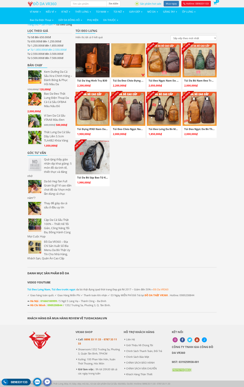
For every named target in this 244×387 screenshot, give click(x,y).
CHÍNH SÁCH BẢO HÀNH (140, 362)
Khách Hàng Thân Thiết (139, 374)
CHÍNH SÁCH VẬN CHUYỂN (141, 368)
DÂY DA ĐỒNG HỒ (69, 20)
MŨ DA (151, 11)
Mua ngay (171, 3)
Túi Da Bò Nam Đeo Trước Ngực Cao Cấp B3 (211, 80)
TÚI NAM (101, 11)
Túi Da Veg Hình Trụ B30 (92, 80)
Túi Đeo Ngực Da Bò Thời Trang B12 (206, 129)
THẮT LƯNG (82, 11)
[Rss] (175, 339)
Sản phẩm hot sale (150, 3)
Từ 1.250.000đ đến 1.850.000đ (45, 45)
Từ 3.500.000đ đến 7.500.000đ (45, 58)
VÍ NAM (34, 11)
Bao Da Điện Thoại (41, 20)
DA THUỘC (110, 20)
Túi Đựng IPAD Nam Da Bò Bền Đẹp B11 (101, 129)
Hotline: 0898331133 (197, 3)
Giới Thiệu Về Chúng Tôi (139, 345)
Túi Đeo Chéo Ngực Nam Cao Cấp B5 (135, 129)
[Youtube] (197, 339)
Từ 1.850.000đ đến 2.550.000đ (48, 49)
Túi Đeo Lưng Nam (38, 289)
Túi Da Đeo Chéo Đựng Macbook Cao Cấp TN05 (141, 80)
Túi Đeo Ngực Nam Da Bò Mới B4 (169, 80)
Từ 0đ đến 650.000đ (39, 37)
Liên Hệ (130, 339)
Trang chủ (33, 24)
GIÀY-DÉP (135, 11)
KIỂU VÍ (50, 11)
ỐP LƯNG (188, 11)
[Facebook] (182, 339)
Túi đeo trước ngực (64, 289)
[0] (215, 2)
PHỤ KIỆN (92, 20)
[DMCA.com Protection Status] (182, 372)
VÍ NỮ (65, 11)
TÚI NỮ (118, 11)
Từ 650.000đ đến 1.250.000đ (44, 41)
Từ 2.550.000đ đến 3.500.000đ (45, 53)
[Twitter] (189, 339)
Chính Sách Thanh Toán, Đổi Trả (144, 351)
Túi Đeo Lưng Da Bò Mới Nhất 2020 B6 (172, 129)
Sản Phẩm (47, 24)
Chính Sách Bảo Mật (137, 356)
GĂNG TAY (169, 11)
